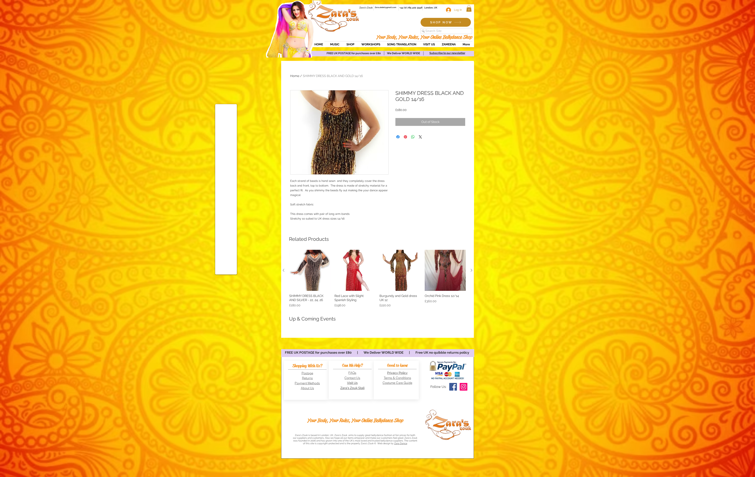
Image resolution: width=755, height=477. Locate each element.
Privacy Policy (397, 373)
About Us (307, 388)
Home (294, 76)
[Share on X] (420, 137)
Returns (307, 378)
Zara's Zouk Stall (352, 388)
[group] (377, 279)
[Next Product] (471, 270)
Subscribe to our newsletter (447, 53)
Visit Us (352, 383)
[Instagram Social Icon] (463, 387)
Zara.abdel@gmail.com (385, 7)
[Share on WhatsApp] (413, 137)
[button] (469, 8)
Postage (307, 373)
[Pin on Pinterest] (405, 137)
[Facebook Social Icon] (453, 387)
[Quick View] (310, 270)
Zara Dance (400, 443)
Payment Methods (307, 383)
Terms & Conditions (397, 378)
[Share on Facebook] (398, 137)
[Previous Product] (283, 270)
